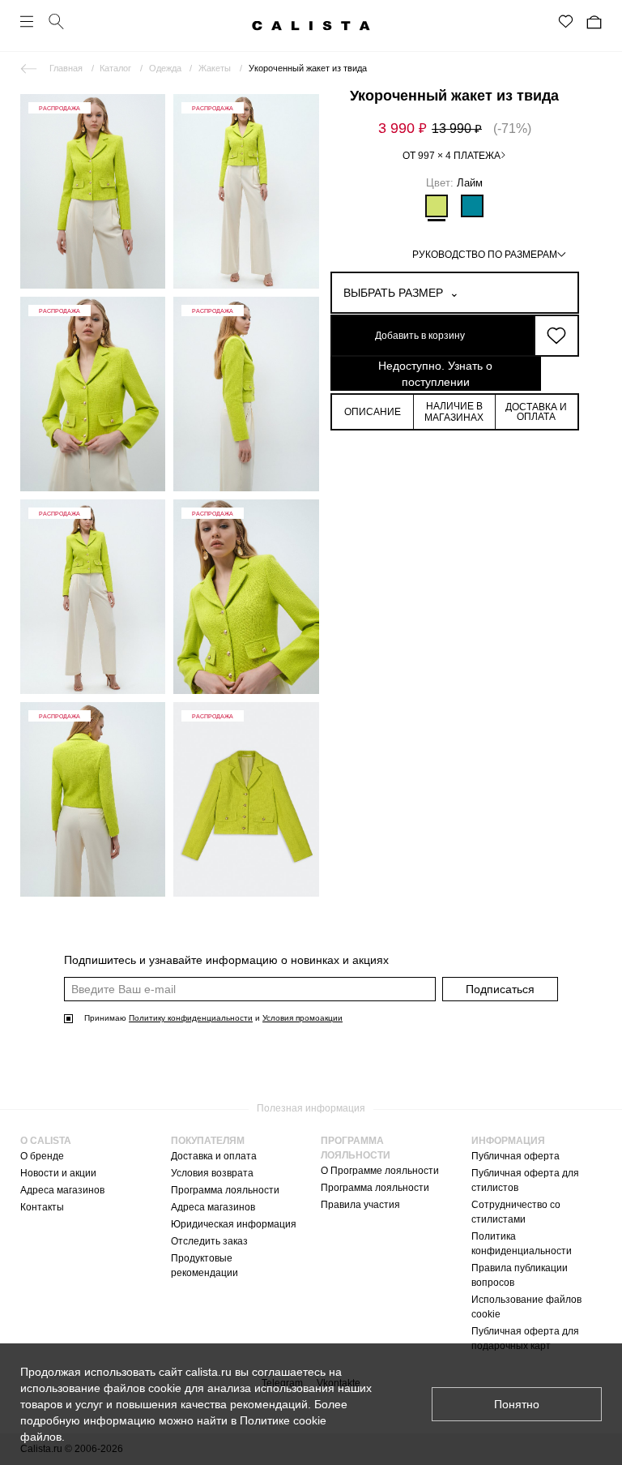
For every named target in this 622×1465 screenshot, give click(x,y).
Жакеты (214, 68)
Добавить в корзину (420, 335)
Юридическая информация (233, 1224)
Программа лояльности (225, 1190)
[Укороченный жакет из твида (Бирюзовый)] (472, 206)
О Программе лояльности (380, 1170)
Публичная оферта (515, 1156)
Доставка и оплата (214, 1156)
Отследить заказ (209, 1241)
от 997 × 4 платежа (452, 156)
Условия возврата (212, 1173)
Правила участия (360, 1204)
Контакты (42, 1207)
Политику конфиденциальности (191, 1017)
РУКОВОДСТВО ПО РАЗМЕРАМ (484, 254)
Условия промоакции (302, 1017)
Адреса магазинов (62, 1190)
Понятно (516, 1404)
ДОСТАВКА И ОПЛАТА (536, 411)
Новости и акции (58, 1173)
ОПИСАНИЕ (372, 412)
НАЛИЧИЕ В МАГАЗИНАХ (454, 412)
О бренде (42, 1156)
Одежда (165, 68)
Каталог (115, 68)
